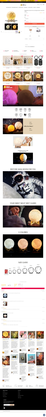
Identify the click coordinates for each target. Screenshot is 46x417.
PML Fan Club (19, 395)
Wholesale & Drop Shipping (20, 394)
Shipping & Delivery (5, 395)
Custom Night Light (20, 7)
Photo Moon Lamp (8, 7)
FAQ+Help (19, 393)
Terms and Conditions (5, 393)
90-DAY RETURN (31, 46)
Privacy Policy (4, 394)
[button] (1, 31)
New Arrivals (38, 7)
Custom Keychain (30, 7)
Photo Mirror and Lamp (15, 7)
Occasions (34, 7)
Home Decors (25, 7)
